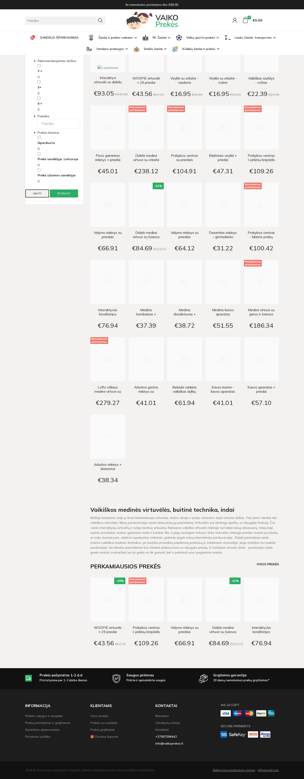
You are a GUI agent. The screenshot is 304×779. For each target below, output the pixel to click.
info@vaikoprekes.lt (169, 743)
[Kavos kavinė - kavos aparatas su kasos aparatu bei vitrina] (223, 359)
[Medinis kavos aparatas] (223, 282)
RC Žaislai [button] (159, 38)
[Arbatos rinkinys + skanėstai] (108, 436)
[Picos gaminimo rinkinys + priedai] (108, 128)
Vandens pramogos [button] (110, 49)
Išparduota (46, 143)
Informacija (38, 705)
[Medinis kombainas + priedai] (146, 282)
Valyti (37, 193)
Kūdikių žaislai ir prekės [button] (198, 49)
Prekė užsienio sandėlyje (56, 175)
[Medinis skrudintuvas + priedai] (184, 282)
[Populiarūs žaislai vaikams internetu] (152, 21)
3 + (40, 71)
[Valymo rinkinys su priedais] (108, 205)
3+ (39, 87)
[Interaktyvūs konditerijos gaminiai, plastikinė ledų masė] (108, 282)
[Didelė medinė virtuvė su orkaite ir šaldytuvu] (146, 128)
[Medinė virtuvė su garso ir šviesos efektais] (261, 282)
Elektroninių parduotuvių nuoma (234, 770)
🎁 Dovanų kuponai (104, 736)
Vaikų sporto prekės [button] (200, 38)
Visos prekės (268, 564)
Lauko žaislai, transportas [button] (253, 38)
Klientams (101, 705)
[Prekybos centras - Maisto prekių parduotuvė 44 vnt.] (261, 205)
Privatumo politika (37, 736)
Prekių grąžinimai (102, 729)
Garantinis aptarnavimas (42, 729)
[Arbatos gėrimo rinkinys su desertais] (146, 359)
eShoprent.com (268, 770)
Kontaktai (166, 705)
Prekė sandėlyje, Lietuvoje (58, 159)
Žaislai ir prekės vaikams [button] (115, 38)
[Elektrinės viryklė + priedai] (223, 128)
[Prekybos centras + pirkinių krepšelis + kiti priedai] (261, 128)
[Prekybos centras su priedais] (184, 128)
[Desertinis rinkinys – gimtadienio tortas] (223, 205)
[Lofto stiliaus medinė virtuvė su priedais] (108, 359)
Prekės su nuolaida (103, 723)
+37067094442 (166, 736)
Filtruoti (63, 193)
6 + (40, 104)
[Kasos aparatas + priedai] (261, 359)
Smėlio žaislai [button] (153, 49)
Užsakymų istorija (167, 723)
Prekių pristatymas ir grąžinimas (47, 723)
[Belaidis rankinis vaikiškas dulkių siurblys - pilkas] (184, 359)
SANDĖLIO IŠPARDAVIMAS (59, 38)
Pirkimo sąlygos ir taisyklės (44, 716)
